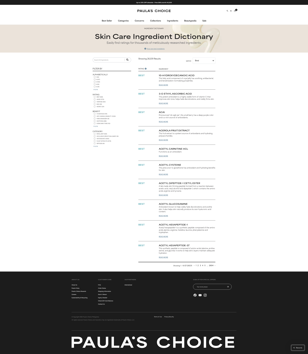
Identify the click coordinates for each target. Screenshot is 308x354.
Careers (74, 294)
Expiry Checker (102, 298)
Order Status (102, 288)
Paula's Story (75, 288)
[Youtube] (200, 295)
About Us (74, 285)
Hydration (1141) (102, 114)
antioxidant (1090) (103, 138)
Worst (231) (100, 106)
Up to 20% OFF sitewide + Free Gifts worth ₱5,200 (154, 2)
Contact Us (101, 304)
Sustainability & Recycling (79, 298)
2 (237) (98, 79)
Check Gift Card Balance (105, 301)
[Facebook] (195, 295)
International (128, 285)
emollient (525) (102, 134)
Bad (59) (99, 104)
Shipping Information (104, 291)
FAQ (99, 285)
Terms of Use (158, 316)
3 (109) (98, 82)
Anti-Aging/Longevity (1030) (106, 116)
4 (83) (97, 84)
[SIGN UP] (228, 287)
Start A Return (102, 294)
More (95, 89)
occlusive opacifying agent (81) (108, 136)
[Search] (227, 11)
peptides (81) (101, 143)
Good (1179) (100, 99)
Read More (163, 85)
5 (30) (97, 86)
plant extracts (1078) (104, 141)
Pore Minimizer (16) (103, 118)
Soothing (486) (101, 121)
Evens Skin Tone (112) (103, 123)
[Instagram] (205, 295)
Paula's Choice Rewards (79, 291)
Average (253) (101, 101)
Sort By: (189, 61)
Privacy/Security (169, 316)
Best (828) (100, 97)
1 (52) (97, 77)
